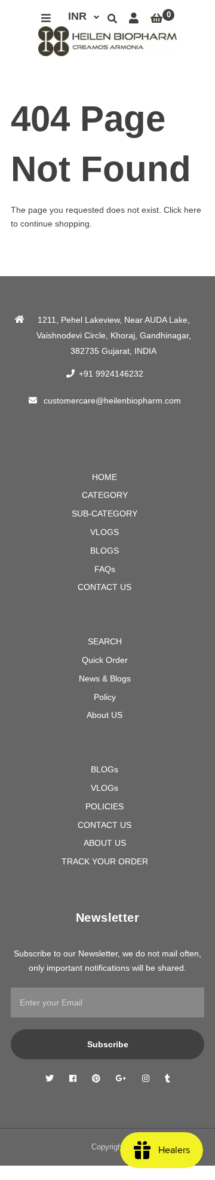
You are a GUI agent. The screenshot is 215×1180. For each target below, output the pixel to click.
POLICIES (104, 806)
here (192, 210)
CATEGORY (105, 495)
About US (104, 715)
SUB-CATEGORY (104, 513)
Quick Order (105, 660)
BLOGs (104, 769)
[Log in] (134, 19)
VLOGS (104, 532)
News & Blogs (105, 678)
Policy (105, 697)
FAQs (104, 569)
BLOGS (104, 550)
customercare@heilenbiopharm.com (112, 400)
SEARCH (105, 641)
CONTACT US (104, 587)
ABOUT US (105, 843)
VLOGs (104, 788)
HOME (104, 477)
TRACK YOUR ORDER (105, 861)
